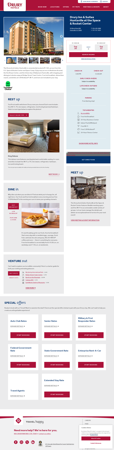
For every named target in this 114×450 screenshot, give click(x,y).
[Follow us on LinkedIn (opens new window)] (33, 442)
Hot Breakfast (13, 206)
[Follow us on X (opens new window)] (27, 442)
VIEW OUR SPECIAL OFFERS (88, 59)
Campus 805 (29, 280)
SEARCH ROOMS (88, 54)
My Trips (76, 7)
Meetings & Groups (91, 7)
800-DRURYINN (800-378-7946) (25, 434)
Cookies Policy (94, 434)
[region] (96, 437)
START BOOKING (23, 335)
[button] (61, 36)
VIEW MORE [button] (30, 288)
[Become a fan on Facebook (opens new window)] (16, 442)
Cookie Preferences (95, 443)
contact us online (45, 434)
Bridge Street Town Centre (34, 275)
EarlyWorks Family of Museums (35, 282)
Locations (54, 7)
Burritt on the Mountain (33, 277)
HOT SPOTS (14, 273)
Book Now (42, 7)
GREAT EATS (13, 278)
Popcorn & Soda (13, 219)
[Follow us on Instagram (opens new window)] (21, 442)
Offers (66, 7)
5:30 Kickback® (13, 212)
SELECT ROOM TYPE (17, 115)
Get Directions (88, 160)
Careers (88, 420)
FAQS (86, 424)
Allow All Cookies (95, 438)
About (106, 7)
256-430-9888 (96, 28)
